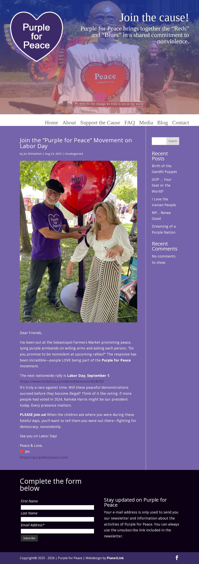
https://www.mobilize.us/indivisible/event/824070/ (62, 381)
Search (172, 141)
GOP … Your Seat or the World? (162, 185)
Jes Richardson (33, 153)
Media (146, 123)
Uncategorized (74, 153)
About (69, 123)
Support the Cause (100, 123)
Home (51, 123)
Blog (162, 123)
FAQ (129, 123)
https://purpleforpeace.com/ (44, 457)
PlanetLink (115, 558)
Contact (180, 123)
